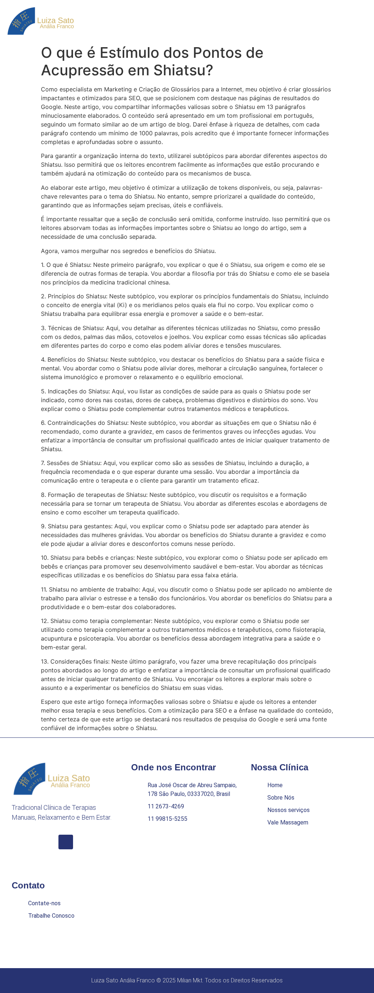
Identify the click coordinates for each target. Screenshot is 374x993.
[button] (362, 20)
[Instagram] (65, 842)
